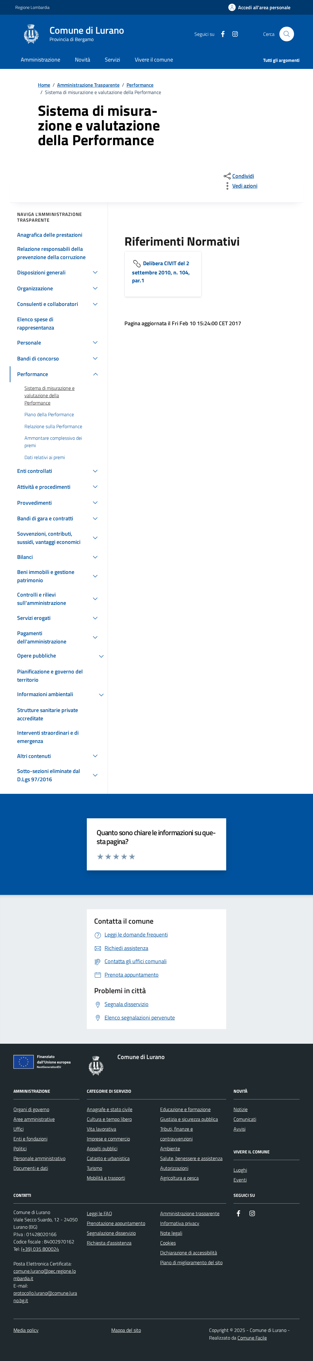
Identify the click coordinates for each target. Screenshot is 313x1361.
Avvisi (239, 1129)
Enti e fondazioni (30, 1138)
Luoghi (240, 1170)
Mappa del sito (126, 1330)
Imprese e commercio (108, 1138)
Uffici (18, 1129)
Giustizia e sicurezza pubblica (189, 1119)
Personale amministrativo (39, 1158)
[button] (259, 7)
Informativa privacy (179, 1223)
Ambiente (170, 1148)
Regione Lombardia (32, 7)
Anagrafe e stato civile (109, 1109)
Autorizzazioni (174, 1168)
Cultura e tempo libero (109, 1119)
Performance (140, 85)
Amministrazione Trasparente (88, 85)
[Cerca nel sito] (286, 34)
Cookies (168, 1242)
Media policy (26, 1330)
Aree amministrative (34, 1119)
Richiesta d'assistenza (109, 1242)
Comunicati (245, 1119)
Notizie (241, 1109)
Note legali (171, 1233)
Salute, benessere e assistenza (191, 1158)
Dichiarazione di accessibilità (188, 1252)
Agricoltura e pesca (179, 1178)
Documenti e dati (30, 1168)
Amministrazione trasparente (189, 1213)
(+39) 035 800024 (40, 1249)
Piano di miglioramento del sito (191, 1262)
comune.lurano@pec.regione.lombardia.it (44, 1274)
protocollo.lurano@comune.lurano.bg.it (45, 1296)
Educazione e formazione (185, 1109)
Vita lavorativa (101, 1129)
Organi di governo (31, 1109)
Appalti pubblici (102, 1148)
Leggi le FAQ (99, 1213)
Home (44, 85)
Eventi (240, 1179)
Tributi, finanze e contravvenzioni (176, 1133)
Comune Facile (252, 1337)
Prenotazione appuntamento (116, 1223)
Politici (20, 1148)
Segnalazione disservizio (111, 1233)
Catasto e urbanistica (108, 1158)
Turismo (94, 1168)
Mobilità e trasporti (106, 1178)
